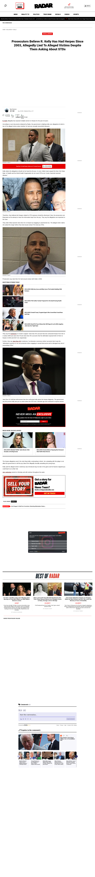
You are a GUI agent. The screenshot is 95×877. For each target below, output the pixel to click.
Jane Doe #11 (17, 341)
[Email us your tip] (20, 8)
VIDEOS (66, 14)
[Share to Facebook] (7, 115)
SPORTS (76, 14)
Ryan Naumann (13, 109)
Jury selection (7, 472)
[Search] (6, 6)
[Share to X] (12, 115)
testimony (13, 333)
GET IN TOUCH (49, 493)
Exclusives (9, 29)
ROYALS (58, 14)
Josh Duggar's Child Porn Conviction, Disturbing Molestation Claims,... (28, 506)
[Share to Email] (22, 115)
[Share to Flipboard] (17, 115)
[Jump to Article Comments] (3, 115)
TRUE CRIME (47, 14)
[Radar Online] (43, 6)
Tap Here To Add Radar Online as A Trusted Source (28, 166)
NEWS (16, 14)
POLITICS (36, 14)
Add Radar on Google (23, 117)
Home (4, 29)
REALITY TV (25, 14)
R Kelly (15, 29)
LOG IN (88, 5)
